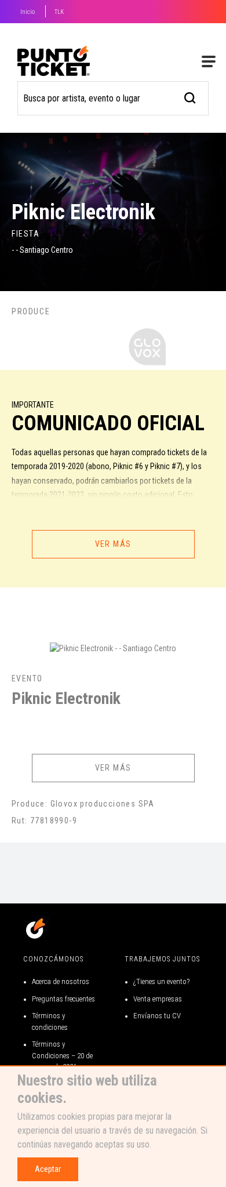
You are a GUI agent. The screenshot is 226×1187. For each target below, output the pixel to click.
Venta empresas (157, 998)
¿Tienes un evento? (161, 981)
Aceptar (48, 1169)
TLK (59, 12)
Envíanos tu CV (157, 1015)
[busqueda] (190, 96)
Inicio (27, 12)
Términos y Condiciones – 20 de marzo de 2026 (62, 1055)
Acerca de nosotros (60, 981)
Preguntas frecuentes (63, 998)
